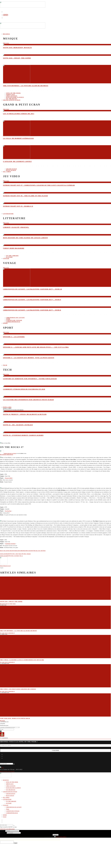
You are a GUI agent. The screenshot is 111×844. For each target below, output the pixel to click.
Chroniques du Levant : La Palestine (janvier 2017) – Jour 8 (32, 310)
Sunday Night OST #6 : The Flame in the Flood (25, 196)
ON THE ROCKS (9, 454)
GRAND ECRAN (11, 169)
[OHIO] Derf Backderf (13, 248)
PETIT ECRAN (11, 170)
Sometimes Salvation (10, 543)
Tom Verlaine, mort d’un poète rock (15, 718)
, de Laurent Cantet (17, 161)
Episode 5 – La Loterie (14, 337)
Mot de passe (3, 832)
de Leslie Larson (25, 238)
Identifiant (2, 831)
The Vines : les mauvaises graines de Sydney (18, 689)
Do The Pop (8, 511)
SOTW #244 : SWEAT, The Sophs (17, 58)
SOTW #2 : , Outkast (18, 425)
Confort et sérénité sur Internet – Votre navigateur (30, 378)
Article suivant (3, 555)
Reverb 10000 (8, 478)
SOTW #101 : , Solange (19, 553)
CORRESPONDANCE (13, 321)
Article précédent (4, 553)
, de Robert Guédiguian (18, 138)
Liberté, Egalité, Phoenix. (16, 227)
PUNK (14, 550)
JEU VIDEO (7, 171)
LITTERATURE (8, 213)
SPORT (5, 323)
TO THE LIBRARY (12, 255)
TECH (5, 365)
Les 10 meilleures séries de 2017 (18, 113)
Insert (15, 843)
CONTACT (5, 15)
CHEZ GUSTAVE (11, 96)
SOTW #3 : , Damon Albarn (23, 435)
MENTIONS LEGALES (7, 771)
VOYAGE (6, 258)
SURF (31, 550)
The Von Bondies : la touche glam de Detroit (25, 85)
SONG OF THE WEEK (13, 93)
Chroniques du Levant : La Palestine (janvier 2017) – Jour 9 (32, 299)
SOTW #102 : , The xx (15, 555)
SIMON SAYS (10, 94)
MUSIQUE (6, 34)
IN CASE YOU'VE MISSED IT (7, 633)
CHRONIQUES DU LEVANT (15, 317)
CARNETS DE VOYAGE (14, 320)
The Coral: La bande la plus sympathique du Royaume (22, 660)
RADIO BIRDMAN (21, 550)
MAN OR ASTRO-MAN (6, 550)
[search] (13, 825)
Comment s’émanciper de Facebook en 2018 (24, 389)
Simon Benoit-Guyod (10, 453)
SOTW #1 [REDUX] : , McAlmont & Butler (25, 414)
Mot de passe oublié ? (61, 836)
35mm (8, 319)
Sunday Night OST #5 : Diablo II (18, 206)
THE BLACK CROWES (39, 550)
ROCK (28, 550)
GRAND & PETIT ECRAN (11, 100)
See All (6, 43)
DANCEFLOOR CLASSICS (15, 97)
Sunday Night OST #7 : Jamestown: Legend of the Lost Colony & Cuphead (39, 185)
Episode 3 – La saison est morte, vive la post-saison (28, 357)
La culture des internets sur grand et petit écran (28, 399)
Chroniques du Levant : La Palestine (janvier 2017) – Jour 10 (32, 289)
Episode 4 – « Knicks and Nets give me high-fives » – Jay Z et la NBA (36, 347)
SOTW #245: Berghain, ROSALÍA (17, 47)
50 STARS (9, 257)
